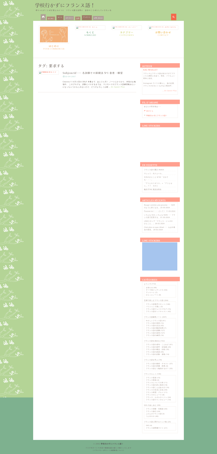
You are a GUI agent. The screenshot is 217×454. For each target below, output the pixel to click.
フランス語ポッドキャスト (156, 311)
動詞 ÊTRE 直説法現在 (153, 189)
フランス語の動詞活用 (155, 328)
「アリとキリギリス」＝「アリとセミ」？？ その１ (158, 184)
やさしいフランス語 (154, 320)
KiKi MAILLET (150, 69)
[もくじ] (90, 28)
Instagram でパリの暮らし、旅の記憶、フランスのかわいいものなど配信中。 (159, 84)
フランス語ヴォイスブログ (156, 309)
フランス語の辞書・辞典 (155, 366)
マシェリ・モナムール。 (153, 173)
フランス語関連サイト (155, 428)
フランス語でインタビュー (156, 399)
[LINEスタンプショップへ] (159, 142)
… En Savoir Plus (117, 87)
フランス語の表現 (153, 333)
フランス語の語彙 (153, 330)
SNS (147, 425)
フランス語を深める (152, 341)
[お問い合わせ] (163, 28)
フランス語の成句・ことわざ (157, 344)
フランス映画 (151, 380)
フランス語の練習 (153, 335)
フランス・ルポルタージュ (156, 397)
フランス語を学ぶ (151, 360)
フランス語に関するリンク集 (155, 422)
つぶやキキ (150, 416)
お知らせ (149, 287)
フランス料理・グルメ (155, 392)
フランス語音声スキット (155, 304)
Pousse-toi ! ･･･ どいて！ (155, 211)
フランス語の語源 (153, 352)
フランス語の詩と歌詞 (155, 385)
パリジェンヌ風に (153, 306)
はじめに (51, 18)
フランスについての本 (155, 382)
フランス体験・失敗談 (155, 409)
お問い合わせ (98, 18)
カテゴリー (69, 18)
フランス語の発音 (153, 323)
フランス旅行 (151, 411)
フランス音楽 (151, 377)
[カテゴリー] (127, 28)
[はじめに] (54, 34)
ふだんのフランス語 (154, 414)
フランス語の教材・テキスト (157, 363)
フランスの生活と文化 (155, 390)
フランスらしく (150, 374)
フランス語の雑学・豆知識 (156, 347)
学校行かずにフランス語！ (65, 5)
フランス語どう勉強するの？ (157, 368)
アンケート (87, 17)
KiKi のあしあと (150, 405)
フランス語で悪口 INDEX (154, 170)
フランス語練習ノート (153, 317)
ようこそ (147, 284)
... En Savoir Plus (169, 90)
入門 (77, 18)
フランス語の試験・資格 (155, 354)
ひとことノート (152, 295)
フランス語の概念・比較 (155, 349)
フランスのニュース (154, 395)
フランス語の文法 (153, 325)
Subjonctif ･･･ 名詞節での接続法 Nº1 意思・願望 (93, 73)
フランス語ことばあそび (155, 387)
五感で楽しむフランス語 (153, 300)
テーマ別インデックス (155, 290)
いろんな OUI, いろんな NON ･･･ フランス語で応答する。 (159, 216)
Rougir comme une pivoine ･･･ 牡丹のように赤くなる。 (159, 206)
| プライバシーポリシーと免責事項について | (108, 450)
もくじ (60, 17)
